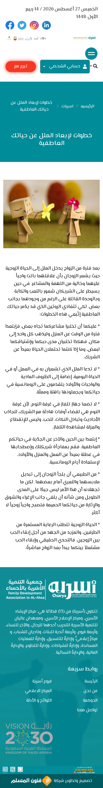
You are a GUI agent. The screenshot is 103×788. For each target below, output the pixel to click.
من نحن (90, 691)
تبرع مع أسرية (20, 67)
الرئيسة (91, 681)
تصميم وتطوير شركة (72, 781)
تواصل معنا (87, 710)
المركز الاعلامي (38, 691)
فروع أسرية (42, 681)
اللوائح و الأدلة (39, 700)
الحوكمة (90, 700)
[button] (94, 66)
